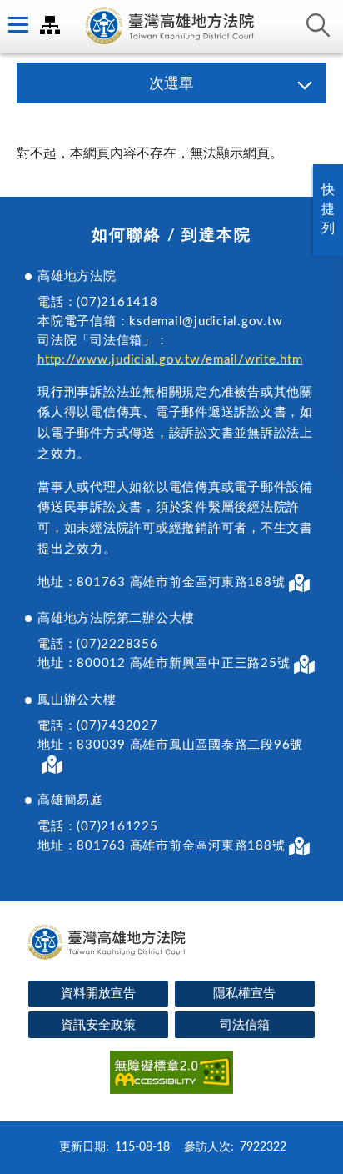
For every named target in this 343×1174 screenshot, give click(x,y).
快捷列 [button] (328, 209)
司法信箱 (245, 1025)
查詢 (318, 25)
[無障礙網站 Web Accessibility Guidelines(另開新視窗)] (171, 1075)
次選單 (171, 84)
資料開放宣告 (98, 993)
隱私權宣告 (244, 993)
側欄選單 (16, 25)
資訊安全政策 (98, 1025)
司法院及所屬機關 (50, 25)
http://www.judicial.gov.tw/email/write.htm (170, 360)
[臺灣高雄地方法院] (171, 26)
